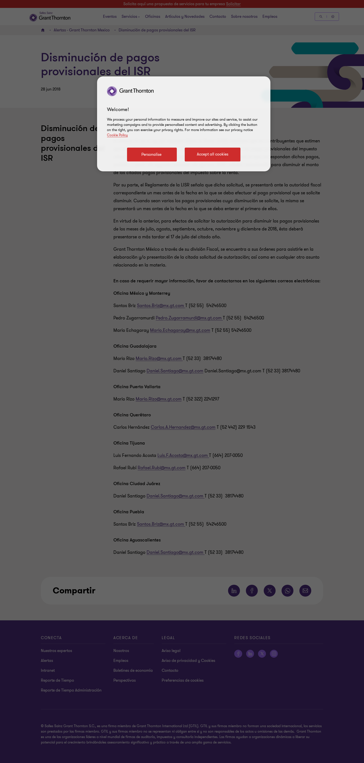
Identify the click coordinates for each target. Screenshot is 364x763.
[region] (183, 123)
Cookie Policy (117, 135)
